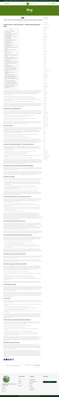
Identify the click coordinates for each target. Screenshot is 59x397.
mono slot (44, 101)
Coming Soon (32, 389)
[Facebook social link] (4, 359)
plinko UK (44, 133)
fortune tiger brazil (46, 86)
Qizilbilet (44, 138)
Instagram (5, 390)
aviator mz (44, 56)
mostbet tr (44, 115)
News (44, 121)
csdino (44, 80)
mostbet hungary (45, 112)
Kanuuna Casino (7, 53)
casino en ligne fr (45, 71)
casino (31, 12)
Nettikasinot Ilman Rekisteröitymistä (10, 57)
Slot (44, 144)
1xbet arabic (45, 34)
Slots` (44, 147)
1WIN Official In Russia (46, 27)
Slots (44, 145)
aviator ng (44, 57)
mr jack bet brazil (45, 118)
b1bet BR (44, 59)
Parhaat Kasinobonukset (8, 65)
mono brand (45, 100)
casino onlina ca (45, 72)
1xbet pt (44, 42)
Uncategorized (45, 153)
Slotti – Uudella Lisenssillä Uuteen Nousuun (11, 82)
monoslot (44, 107)
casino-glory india (45, 77)
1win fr (44, 25)
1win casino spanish (46, 24)
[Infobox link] (6, 3)
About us (20, 381)
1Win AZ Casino (45, 22)
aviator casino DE (45, 51)
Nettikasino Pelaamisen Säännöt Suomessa (11, 58)
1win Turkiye (45, 28)
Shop (19, 383)
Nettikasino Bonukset (8, 32)
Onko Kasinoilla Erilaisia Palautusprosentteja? (11, 83)
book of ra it (45, 63)
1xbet (44, 31)
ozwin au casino (45, 124)
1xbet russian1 (45, 45)
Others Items (32, 387)
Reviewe (44, 141)
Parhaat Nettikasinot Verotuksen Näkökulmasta (11, 61)
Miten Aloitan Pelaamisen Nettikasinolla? (10, 68)
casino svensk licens (46, 75)
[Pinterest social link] (9, 359)
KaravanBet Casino (46, 92)
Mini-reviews (45, 97)
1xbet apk (44, 33)
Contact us (20, 385)
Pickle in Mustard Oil (33, 381)
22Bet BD (44, 48)
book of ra (44, 62)
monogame (45, 106)
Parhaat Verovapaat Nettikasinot (9, 74)
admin (22, 21)
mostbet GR (45, 110)
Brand (44, 65)
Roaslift (39, 396)
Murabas (31, 383)
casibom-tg (45, 66)
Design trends (45, 83)
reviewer (44, 142)
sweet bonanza (45, 150)
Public (44, 136)
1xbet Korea (45, 39)
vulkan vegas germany (46, 156)
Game (44, 89)
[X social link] (6, 359)
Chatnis (31, 385)
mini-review (45, 95)
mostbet (44, 109)
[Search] (51, 3)
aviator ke (44, 54)
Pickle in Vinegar (32, 379)
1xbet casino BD (45, 36)
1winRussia (45, 30)
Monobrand (45, 103)
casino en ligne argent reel (47, 69)
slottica (44, 148)
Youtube (5, 391)
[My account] (49, 3)
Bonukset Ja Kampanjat (8, 38)
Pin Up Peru (45, 127)
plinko (44, 130)
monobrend (45, 104)
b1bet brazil (45, 60)
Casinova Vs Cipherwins (8, 60)
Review (44, 139)
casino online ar (45, 74)
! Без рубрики (45, 19)
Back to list (23, 365)
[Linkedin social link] (11, 359)
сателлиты (45, 159)
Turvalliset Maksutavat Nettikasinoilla (10, 80)
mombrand (44, 98)
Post (44, 135)
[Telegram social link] (13, 359)
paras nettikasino (38, 113)
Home (28, 12)
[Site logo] (27, 3)
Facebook (5, 388)
